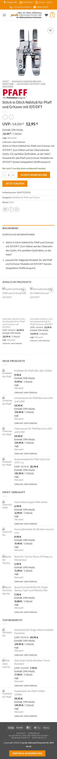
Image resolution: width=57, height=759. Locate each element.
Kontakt (21, 733)
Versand (11, 137)
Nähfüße (8, 84)
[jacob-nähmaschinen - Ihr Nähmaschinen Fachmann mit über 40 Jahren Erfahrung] (26, 15)
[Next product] (5, 117)
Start (5, 81)
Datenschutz (39, 738)
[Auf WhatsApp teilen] (5, 209)
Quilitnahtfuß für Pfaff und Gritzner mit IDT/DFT (13, 324)
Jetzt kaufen (15, 183)
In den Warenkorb (34, 174)
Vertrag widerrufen (27, 753)
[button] (4, 15)
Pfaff (11, 202)
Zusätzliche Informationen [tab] (18, 234)
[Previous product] (11, 117)
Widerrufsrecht (20, 738)
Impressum (34, 733)
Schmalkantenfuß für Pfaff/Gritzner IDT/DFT (41, 323)
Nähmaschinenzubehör (26, 81)
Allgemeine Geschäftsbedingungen (28, 735)
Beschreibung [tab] (10, 228)
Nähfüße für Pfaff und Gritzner (26, 197)
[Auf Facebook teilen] (11, 209)
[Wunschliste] (46, 15)
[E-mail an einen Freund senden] (16, 209)
